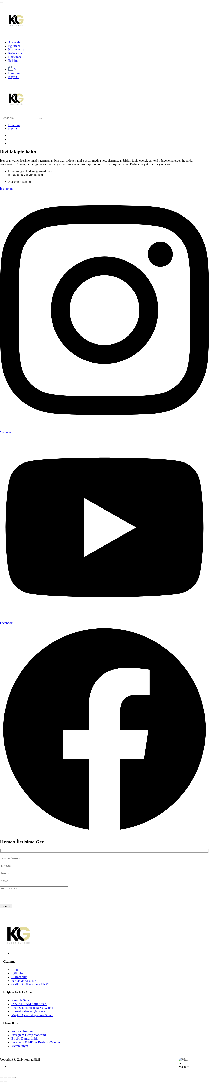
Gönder (6, 906)
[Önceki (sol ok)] (1, 1081)
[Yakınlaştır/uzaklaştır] (1, 1077)
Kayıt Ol (13, 77)
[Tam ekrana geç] (5, 1077)
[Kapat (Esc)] (14, 1077)
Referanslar (15, 53)
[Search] (40, 118)
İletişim (13, 60)
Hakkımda (15, 57)
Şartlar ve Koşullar (23, 980)
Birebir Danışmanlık (24, 1038)
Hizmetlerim (16, 49)
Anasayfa (14, 42)
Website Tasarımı (22, 1031)
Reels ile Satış (20, 1000)
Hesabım (14, 73)
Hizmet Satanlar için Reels (28, 1011)
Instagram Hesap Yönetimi (28, 1035)
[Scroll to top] (1, 2)
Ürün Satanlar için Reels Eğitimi (32, 1007)
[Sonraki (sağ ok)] (5, 1081)
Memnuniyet (19, 1046)
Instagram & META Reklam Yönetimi (36, 1042)
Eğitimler (14, 46)
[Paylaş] (9, 1077)
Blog (14, 969)
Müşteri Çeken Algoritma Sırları (32, 1015)
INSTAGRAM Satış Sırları (29, 1004)
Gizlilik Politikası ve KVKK (29, 984)
